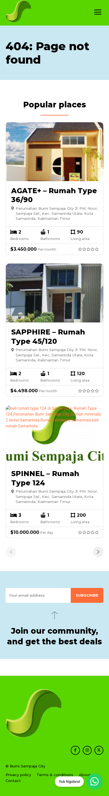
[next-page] (98, 552)
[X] (98, 750)
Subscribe (87, 595)
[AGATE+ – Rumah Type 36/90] (54, 151)
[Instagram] (87, 750)
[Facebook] (75, 750)
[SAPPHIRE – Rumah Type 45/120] (54, 293)
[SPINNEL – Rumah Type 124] (54, 434)
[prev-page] (11, 552)
